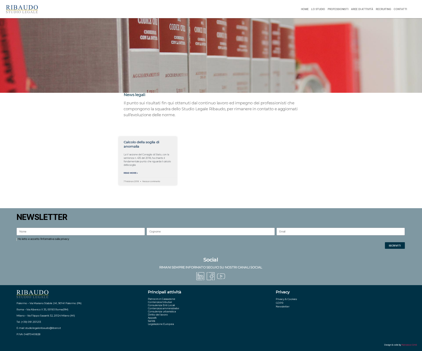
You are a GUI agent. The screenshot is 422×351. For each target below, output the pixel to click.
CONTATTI (400, 9)
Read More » (131, 173)
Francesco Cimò (409, 345)
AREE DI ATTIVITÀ (362, 9)
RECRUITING (383, 9)
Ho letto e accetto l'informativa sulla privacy (43, 239)
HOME (305, 9)
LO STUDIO (318, 9)
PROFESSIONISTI (338, 9)
